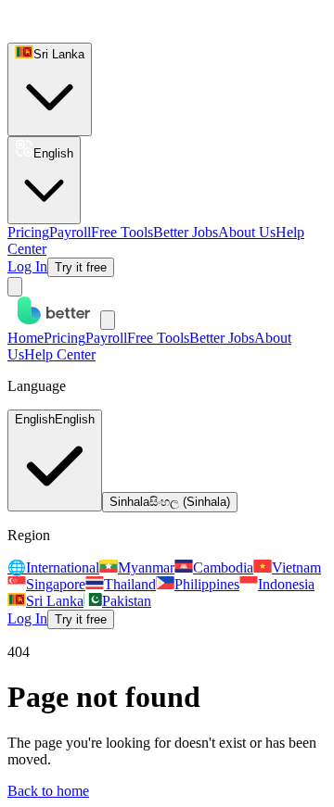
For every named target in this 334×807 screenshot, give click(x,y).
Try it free (81, 267)
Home (25, 338)
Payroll (70, 232)
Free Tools (122, 232)
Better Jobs (185, 232)
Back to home (48, 791)
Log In (27, 266)
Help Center (60, 354)
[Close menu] (107, 320)
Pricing (28, 232)
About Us (247, 232)
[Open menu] (14, 286)
